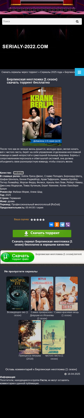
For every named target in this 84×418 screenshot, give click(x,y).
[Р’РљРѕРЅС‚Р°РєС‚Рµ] (51, 224)
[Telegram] (62, 224)
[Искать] (77, 21)
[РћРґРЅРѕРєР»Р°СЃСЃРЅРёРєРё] (57, 224)
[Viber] (67, 224)
